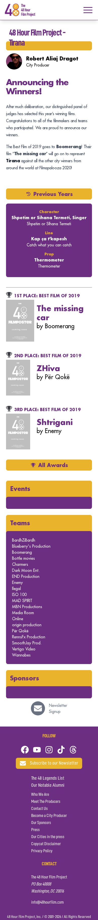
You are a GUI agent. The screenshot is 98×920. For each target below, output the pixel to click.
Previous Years (53, 194)
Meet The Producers (45, 801)
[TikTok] (61, 750)
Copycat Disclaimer (46, 844)
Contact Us (39, 808)
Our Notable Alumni (47, 785)
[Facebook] (25, 750)
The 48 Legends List (47, 778)
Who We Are (40, 794)
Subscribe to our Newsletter (54, 763)
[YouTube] (37, 750)
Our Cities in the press (47, 837)
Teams (20, 523)
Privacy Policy (42, 851)
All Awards (53, 465)
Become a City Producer (49, 815)
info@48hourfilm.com (47, 902)
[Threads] (73, 750)
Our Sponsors (41, 822)
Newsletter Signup (58, 708)
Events (20, 488)
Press (35, 830)
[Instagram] (49, 750)
